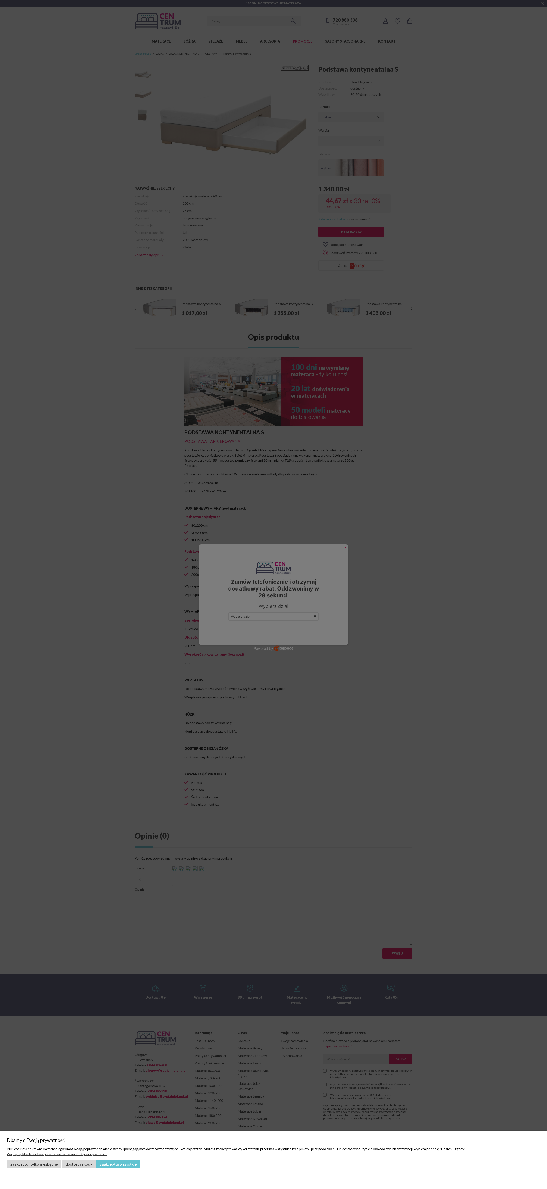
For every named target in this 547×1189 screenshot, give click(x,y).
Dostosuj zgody (79, 1164)
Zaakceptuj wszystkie (118, 1164)
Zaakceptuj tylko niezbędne (34, 1164)
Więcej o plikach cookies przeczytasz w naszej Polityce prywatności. (57, 1154)
